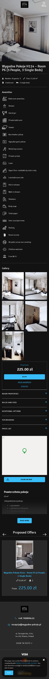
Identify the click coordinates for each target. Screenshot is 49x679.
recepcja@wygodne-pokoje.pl (26, 624)
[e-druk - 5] (13, 316)
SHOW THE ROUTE (23, 643)
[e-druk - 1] (13, 286)
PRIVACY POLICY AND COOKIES (26, 663)
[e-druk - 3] (36, 286)
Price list (24, 386)
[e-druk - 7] (36, 317)
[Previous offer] (4, 534)
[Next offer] (44, 534)
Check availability (24, 382)
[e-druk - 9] (13, 346)
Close (9, 673)
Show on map (26, 480)
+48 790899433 (26, 618)
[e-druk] (24, 4)
